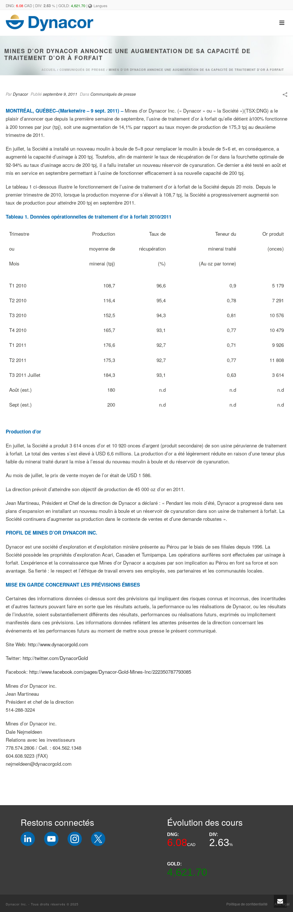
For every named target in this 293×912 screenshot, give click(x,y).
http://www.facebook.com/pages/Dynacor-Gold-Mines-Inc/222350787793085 (110, 671)
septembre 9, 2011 (60, 94)
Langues (100, 5)
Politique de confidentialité (247, 904)
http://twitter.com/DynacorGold (55, 657)
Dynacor (20, 94)
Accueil (48, 70)
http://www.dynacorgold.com (58, 644)
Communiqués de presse (82, 70)
